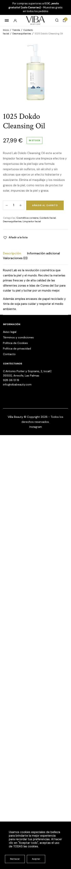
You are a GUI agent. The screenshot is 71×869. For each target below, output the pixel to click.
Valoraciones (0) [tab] (15, 258)
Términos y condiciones (18, 337)
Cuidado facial (47, 217)
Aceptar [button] (36, 858)
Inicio (6, 30)
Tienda (16, 30)
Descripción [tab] (12, 253)
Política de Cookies (15, 343)
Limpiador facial (32, 221)
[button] (15, 237)
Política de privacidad (17, 348)
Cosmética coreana (27, 217)
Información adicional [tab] (43, 253)
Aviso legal (9, 332)
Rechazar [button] (15, 858)
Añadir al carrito (45, 205)
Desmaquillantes (21, 33)
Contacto (9, 354)
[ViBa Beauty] (35, 20)
